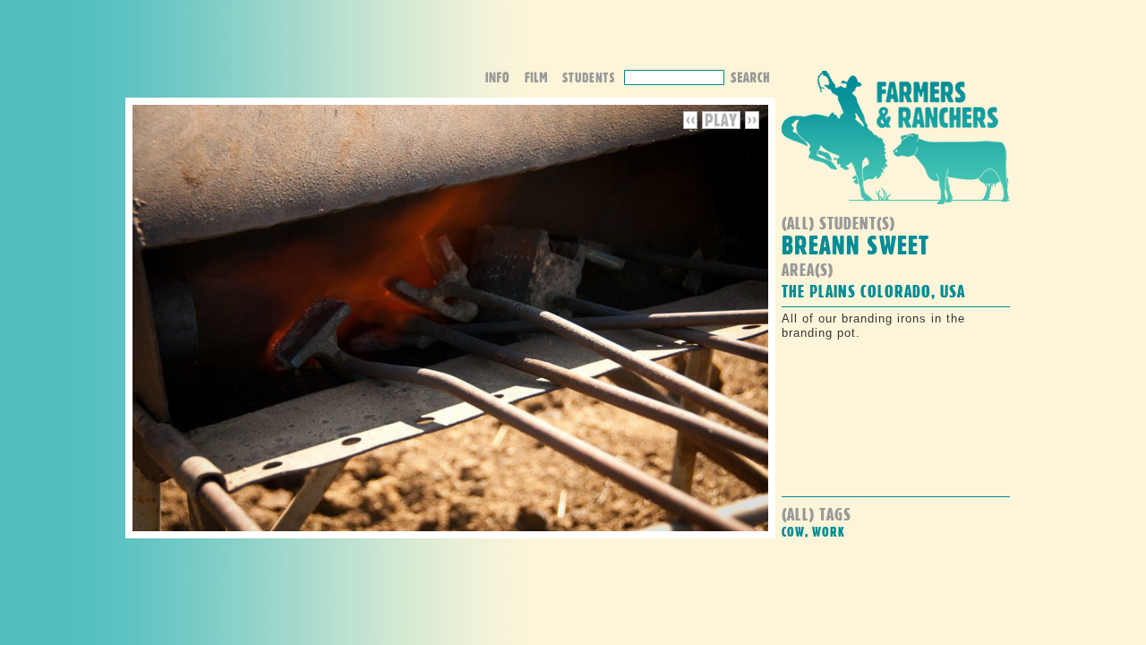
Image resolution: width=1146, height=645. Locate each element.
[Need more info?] (503, 79)
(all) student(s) (838, 222)
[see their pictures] (592, 79)
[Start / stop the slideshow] (721, 125)
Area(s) (808, 269)
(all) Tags (816, 513)
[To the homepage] (896, 208)
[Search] (749, 75)
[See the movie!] (542, 79)
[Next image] (752, 125)
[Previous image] (692, 125)
